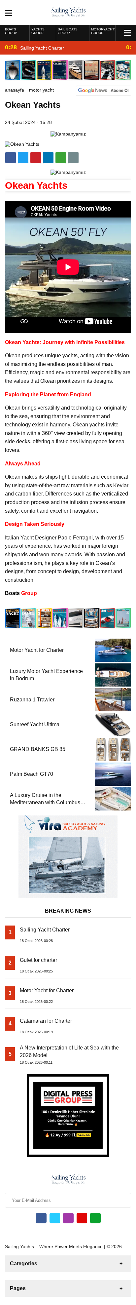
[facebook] (10, 158)
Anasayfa (14, 90)
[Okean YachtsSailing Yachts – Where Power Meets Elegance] (68, 12)
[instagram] (68, 1218)
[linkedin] (35, 158)
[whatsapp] (95, 1218)
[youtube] (82, 1218)
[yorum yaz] (73, 158)
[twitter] (23, 158)
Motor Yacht (41, 90)
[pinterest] (48, 158)
